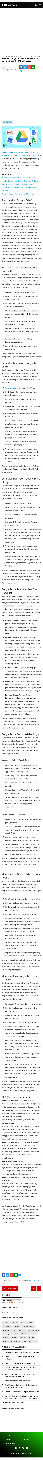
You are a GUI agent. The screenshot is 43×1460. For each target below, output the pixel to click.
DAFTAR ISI (7, 122)
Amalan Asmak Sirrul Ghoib (14, 1403)
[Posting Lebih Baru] (39, 1288)
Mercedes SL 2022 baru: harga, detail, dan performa (20, 1358)
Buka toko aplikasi (11, 388)
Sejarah (5, 1341)
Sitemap (8, 1440)
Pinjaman (14, 1337)
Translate (19, 1303)
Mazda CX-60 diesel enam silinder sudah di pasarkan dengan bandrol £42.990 (20, 1369)
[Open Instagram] (23, 1447)
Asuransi (24, 1323)
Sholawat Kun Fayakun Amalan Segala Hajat (21, 1363)
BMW (31, 1323)
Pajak (24, 1334)
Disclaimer (25, 1440)
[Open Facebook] (16, 1447)
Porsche (23, 1337)
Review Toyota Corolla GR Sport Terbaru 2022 (22, 1392)
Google (31, 1280)
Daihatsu (17, 1326)
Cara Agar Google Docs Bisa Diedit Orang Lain (18, 194)
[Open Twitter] (19, 1447)
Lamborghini (7, 1334)
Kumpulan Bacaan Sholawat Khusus (18, 1381)
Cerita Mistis (7, 1326)
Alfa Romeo (7, 1323)
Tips (3, 1283)
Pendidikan (32, 1334)
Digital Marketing (28, 1326)
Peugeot (5, 1337)
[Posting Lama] (33, 1288)
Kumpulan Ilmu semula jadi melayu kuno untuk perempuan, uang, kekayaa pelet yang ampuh (21, 1397)
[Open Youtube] (27, 1447)
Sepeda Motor (15, 1341)
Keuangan (35, 1330)
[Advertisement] (21, 31)
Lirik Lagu (17, 1334)
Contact (25, 1436)
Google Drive (37, 1280)
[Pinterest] (29, 67)
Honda (14, 1330)
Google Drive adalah (28, 156)
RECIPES (31, 1337)
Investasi (22, 1330)
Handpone (6, 1330)
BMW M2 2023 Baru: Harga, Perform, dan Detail (22, 1352)
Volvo (24, 1341)
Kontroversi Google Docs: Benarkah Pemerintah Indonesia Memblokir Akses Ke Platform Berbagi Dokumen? (19, 187)
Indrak (30, 1453)
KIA (29, 1330)
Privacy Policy (10, 1443)
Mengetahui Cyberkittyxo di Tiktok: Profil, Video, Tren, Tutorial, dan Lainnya (22, 1375)
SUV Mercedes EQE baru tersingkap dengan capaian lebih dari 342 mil (21, 1386)
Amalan (15, 1323)
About (8, 1436)
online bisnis (33, 1341)
